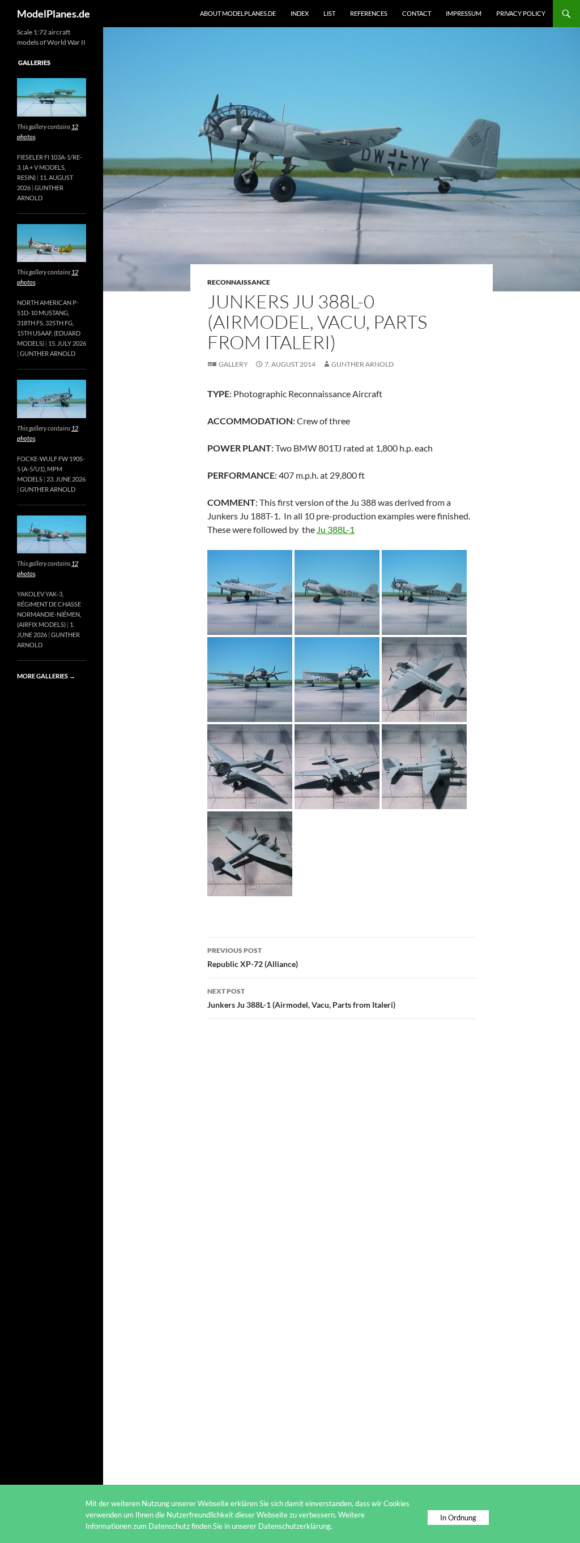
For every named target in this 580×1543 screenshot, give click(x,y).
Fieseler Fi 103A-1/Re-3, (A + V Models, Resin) (49, 167)
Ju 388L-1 (336, 529)
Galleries (34, 62)
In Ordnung (458, 1517)
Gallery (233, 364)
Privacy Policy (520, 13)
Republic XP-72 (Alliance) (252, 957)
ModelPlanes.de (53, 13)
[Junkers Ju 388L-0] (249, 591)
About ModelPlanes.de (238, 13)
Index (300, 13)
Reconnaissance (238, 282)
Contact (416, 13)
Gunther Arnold (362, 364)
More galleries (46, 676)
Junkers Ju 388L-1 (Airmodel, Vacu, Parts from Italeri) (301, 998)
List (329, 13)
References (368, 13)
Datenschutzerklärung (294, 1526)
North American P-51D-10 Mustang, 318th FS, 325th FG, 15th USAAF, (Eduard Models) (48, 323)
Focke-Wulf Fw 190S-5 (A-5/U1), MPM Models (51, 469)
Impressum (463, 13)
